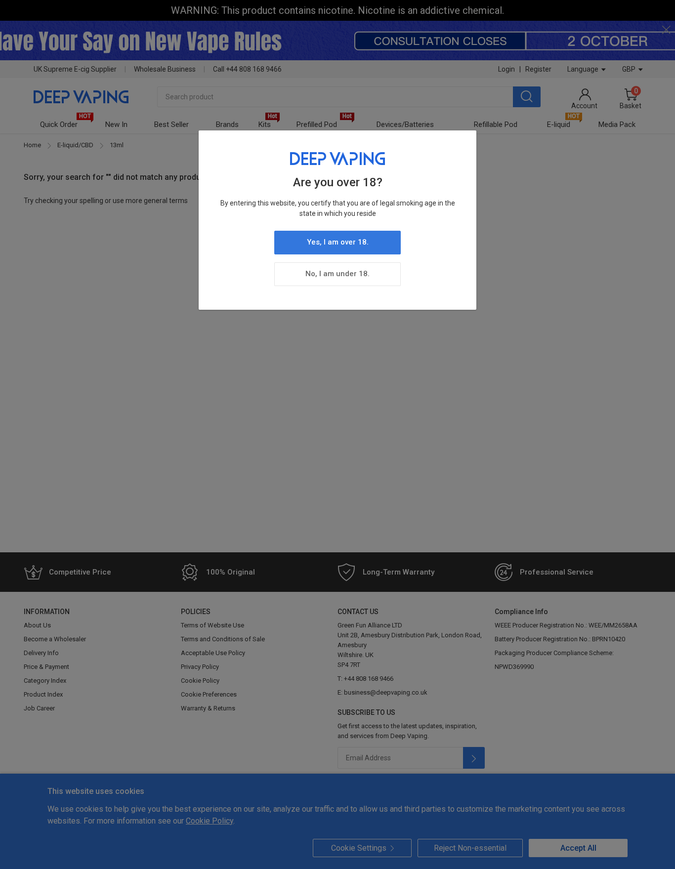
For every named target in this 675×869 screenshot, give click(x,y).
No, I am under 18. (337, 273)
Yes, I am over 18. (338, 242)
